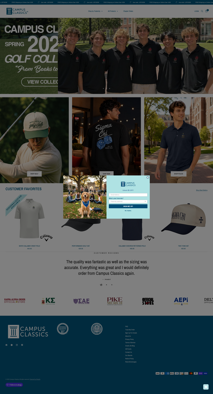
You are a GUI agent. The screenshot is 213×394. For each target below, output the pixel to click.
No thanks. (128, 210)
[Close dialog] (148, 177)
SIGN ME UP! (128, 206)
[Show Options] (145, 201)
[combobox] (127, 201)
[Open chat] (206, 387)
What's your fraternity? (116, 198)
